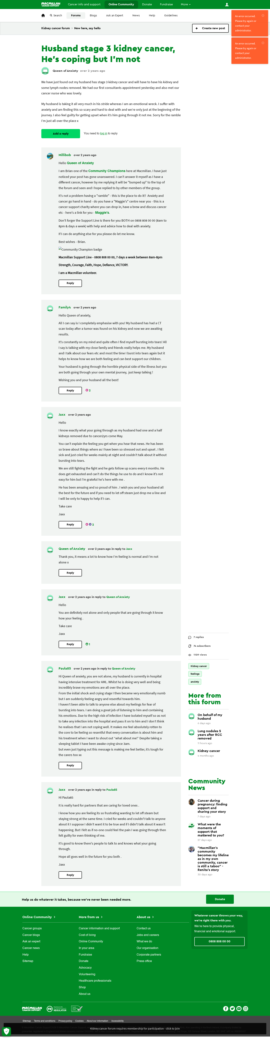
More (184, 4)
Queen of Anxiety (65, 70)
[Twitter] (232, 1008)
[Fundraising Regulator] (56, 1008)
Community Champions (106, 171)
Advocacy (85, 967)
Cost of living (87, 935)
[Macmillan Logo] (32, 1008)
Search (57, 15)
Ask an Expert (114, 15)
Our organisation (147, 948)
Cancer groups (32, 928)
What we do (144, 941)
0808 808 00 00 (219, 941)
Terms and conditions (44, 1021)
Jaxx (62, 414)
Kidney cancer (199, 666)
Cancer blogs (31, 935)
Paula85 (65, 668)
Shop (82, 987)
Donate (147, 4)
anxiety (195, 682)
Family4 (65, 307)
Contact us (144, 928)
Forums (76, 15)
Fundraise (166, 4)
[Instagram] (245, 1008)
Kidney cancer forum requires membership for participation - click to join (135, 1028)
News (136, 15)
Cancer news (31, 948)
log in (103, 133)
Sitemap (27, 961)
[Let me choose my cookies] (6, 1031)
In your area (86, 948)
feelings (195, 674)
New (210, 28)
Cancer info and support (84, 4)
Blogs (93, 15)
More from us (89, 917)
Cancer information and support (99, 928)
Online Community (121, 4)
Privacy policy (65, 1021)
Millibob (65, 155)
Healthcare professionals (95, 980)
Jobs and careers (148, 935)
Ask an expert (31, 941)
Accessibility (117, 1021)
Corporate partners (149, 954)
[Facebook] (225, 1008)
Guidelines (171, 15)
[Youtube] (239, 1008)
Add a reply (61, 133)
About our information (97, 1021)
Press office (144, 961)
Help (152, 15)
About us (84, 994)
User (227, 4)
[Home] (50, 4)
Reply (70, 283)
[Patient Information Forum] (77, 1008)
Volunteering (87, 974)
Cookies (79, 1021)
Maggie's (102, 212)
